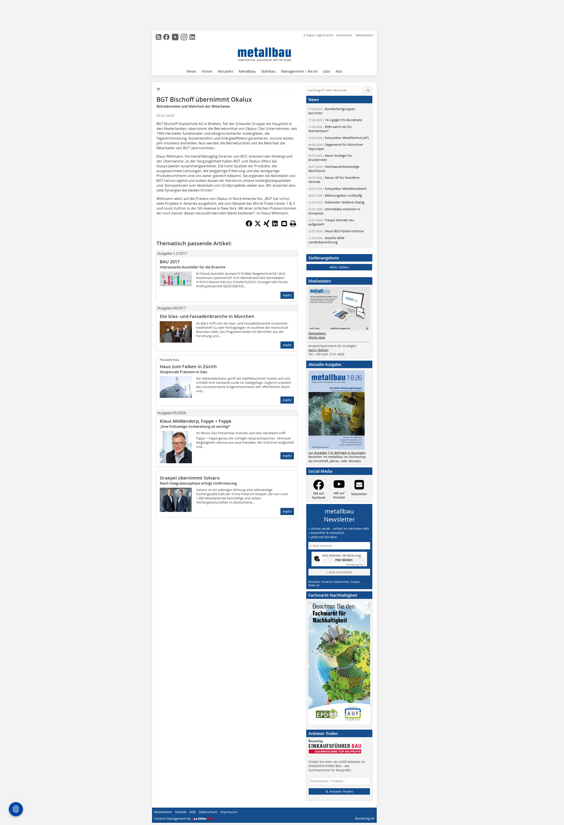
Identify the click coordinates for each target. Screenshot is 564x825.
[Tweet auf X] (257, 225)
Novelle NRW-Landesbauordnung (326, 240)
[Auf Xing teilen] (266, 225)
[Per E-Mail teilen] (284, 223)
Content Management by (173, 818)
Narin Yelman (318, 350)
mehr (287, 295)
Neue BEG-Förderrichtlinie (336, 231)
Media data (316, 337)
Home (207, 71)
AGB (192, 812)
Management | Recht (299, 71)
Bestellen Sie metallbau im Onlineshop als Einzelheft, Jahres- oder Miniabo (337, 459)
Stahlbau (268, 71)
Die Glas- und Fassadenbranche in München (207, 316)
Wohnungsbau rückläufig (335, 195)
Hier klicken (343, 560)
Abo (339, 71)
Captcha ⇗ (355, 564)
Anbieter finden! (340, 791)
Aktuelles (226, 71)
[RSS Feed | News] (158, 37)
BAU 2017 (170, 262)
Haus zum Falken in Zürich (188, 366)
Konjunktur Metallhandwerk (337, 188)
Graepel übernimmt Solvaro (190, 478)
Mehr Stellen (339, 267)
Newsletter (344, 35)
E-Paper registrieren (318, 35)
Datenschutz (208, 812)
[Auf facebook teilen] (249, 225)
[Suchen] (368, 90)
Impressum (228, 812)
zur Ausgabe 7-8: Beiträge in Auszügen (337, 452)
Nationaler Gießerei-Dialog (336, 202)
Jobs (326, 71)
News (191, 71)
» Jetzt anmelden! (339, 572)
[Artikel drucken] (293, 223)
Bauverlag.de (365, 818)
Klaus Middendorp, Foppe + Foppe (196, 421)
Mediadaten (364, 35)
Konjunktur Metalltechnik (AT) (338, 138)
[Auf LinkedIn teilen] (275, 225)
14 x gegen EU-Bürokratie (335, 120)
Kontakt (180, 812)
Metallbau (247, 71)
